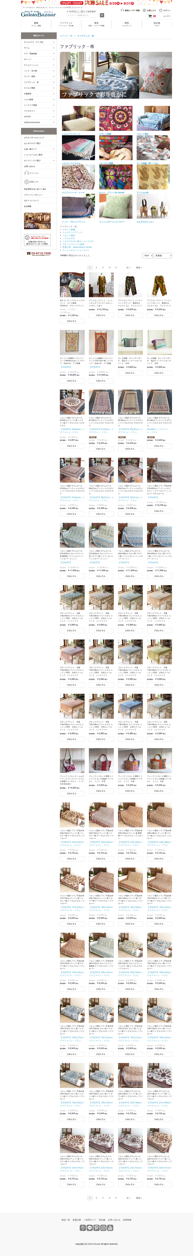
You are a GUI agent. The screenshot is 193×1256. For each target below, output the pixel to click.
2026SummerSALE (32, 122)
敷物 (36, 24)
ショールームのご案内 (33, 154)
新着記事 (77, 1220)
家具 (96, 24)
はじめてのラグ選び (32, 143)
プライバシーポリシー (33, 195)
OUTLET (27, 116)
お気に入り (34, 181)
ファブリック (66, 24)
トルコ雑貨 (28, 99)
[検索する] (102, 15)
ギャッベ (27, 59)
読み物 (157, 24)
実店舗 (102, 1220)
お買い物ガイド (30, 149)
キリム (27, 47)
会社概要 (27, 206)
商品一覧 (66, 1220)
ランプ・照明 (29, 76)
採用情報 (127, 1220)
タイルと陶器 (29, 88)
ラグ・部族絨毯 (30, 53)
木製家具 (27, 93)
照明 (126, 24)
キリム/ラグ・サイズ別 (33, 42)
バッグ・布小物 (30, 70)
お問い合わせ (29, 166)
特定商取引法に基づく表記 (35, 189)
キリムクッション (31, 65)
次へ (128, 267)
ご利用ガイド (90, 1220)
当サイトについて (31, 200)
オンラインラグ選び (32, 160)
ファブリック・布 (31, 82)
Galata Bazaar (94, 1244)
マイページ (34, 173)
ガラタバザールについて (34, 137)
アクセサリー (29, 111)
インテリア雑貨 (30, 105)
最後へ (139, 267)
